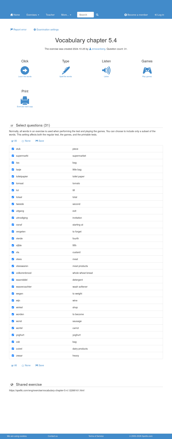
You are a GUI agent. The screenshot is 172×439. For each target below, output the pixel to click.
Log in (160, 14)
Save (41, 140)
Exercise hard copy (25, 106)
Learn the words (25, 76)
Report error (20, 29)
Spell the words (65, 76)
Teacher (50, 14)
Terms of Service (96, 435)
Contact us (53, 435)
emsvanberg (98, 48)
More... (65, 14)
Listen (106, 76)
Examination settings (47, 29)
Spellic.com (147, 435)
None (27, 140)
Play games (147, 76)
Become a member (137, 14)
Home (16, 14)
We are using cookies (17, 435)
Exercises (32, 14)
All (15, 140)
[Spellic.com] (25, 5)
